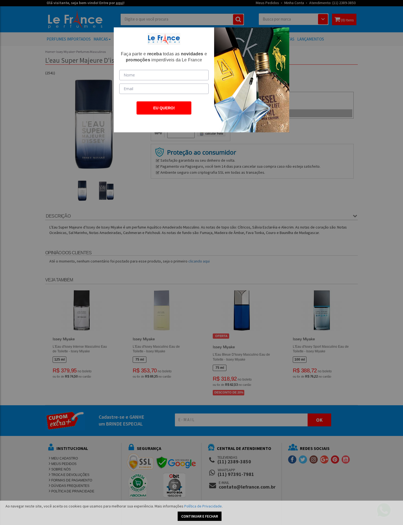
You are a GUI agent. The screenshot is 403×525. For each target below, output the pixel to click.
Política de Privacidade (203, 506)
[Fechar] (278, 38)
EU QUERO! (164, 108)
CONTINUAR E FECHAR (199, 516)
